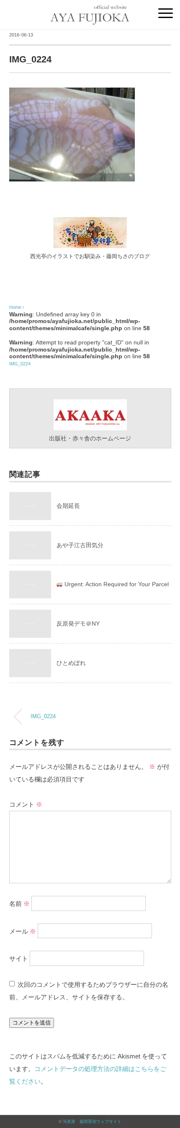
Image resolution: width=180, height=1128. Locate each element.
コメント (25, 804)
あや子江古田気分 (80, 545)
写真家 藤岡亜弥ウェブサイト (92, 1121)
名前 (19, 903)
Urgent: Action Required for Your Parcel (116, 584)
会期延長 (68, 505)
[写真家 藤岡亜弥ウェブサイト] (90, 9)
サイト (18, 958)
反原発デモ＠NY (78, 623)
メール (22, 930)
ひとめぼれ (71, 663)
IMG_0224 (20, 363)
